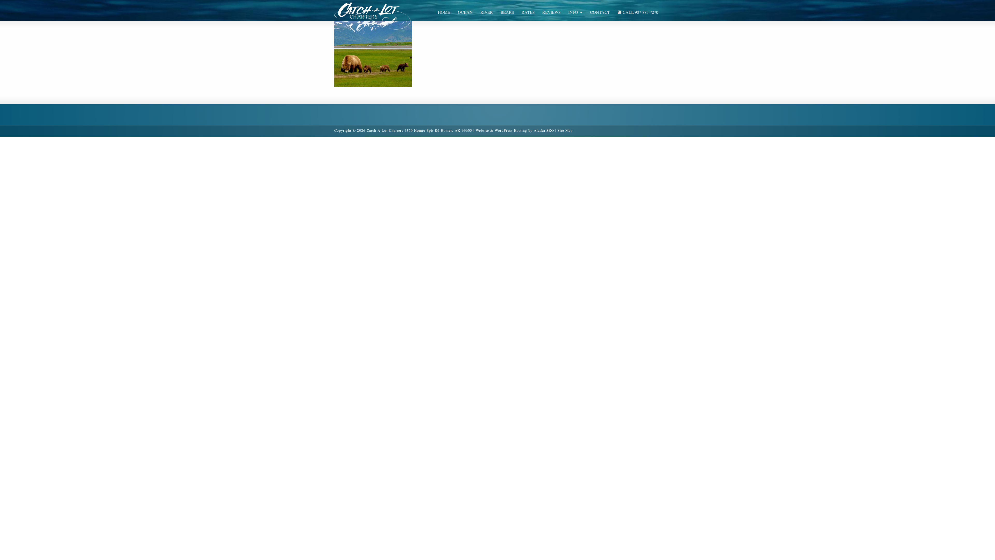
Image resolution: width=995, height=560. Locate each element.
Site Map (565, 130)
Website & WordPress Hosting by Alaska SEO (515, 130)
